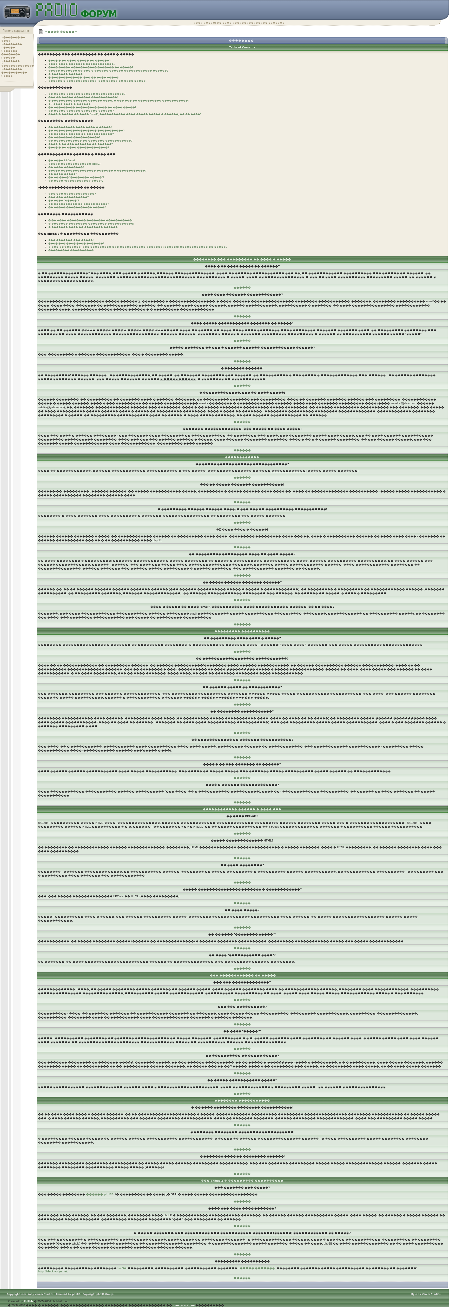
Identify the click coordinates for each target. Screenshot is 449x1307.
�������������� (17, 66)
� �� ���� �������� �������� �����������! (90, 220)
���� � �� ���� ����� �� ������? (79, 60)
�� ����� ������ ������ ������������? (87, 94)
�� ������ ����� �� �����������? (81, 134)
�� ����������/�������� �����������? (86, 130)
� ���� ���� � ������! (69, 104)
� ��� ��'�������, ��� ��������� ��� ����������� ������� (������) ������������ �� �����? (137, 247)
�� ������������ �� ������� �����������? (90, 140)
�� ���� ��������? (66, 167)
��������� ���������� (71, 250)
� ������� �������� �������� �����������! (91, 223)
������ (242, 287)
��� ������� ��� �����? (71, 240)
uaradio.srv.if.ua (184, 1305)
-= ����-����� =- (61, 31)
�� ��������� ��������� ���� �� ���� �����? (92, 107)
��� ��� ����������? (68, 197)
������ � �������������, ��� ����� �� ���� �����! (97, 81)
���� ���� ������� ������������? (81, 64)
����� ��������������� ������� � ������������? (97, 170)
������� (11, 61)
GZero (121, 1268)
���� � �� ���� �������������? (78, 147)
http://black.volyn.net (52, 1271)
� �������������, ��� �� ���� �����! (83, 77)
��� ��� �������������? (72, 194)
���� (8, 76)
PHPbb (28, 1301)
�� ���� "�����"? (63, 200)
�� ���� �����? (62, 174)
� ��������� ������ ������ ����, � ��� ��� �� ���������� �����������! (118, 100)
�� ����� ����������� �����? (77, 207)
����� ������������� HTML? (74, 164)
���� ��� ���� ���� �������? (76, 243)
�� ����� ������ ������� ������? (81, 111)
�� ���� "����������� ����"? (75, 181)
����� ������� (257, 1268)
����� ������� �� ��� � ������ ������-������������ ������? (108, 70)
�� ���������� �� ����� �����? (78, 204)
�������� (12, 44)
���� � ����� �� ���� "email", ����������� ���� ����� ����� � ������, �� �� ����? (125, 114)
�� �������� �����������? (74, 137)
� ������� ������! (65, 74)
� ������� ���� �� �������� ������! (83, 227)
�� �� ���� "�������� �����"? (76, 177)
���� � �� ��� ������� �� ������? (80, 144)
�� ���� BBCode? (61, 160)
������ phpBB (100, 1194)
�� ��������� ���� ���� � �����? (80, 127)
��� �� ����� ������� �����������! (83, 97)
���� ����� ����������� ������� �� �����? (90, 67)
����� (9, 47)
